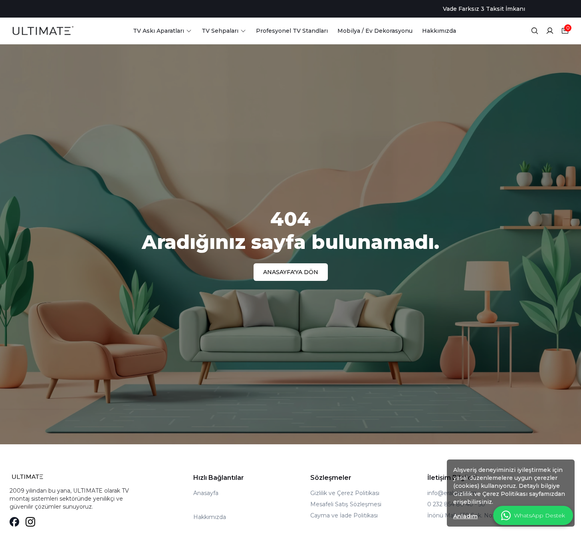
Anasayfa (205, 493)
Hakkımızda (209, 517)
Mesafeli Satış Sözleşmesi (345, 504)
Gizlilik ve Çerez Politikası (344, 493)
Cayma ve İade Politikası (344, 515)
